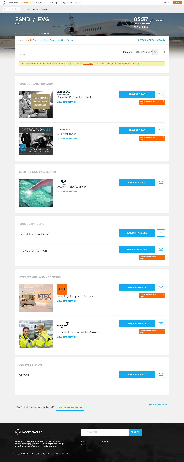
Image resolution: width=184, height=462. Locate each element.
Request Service (136, 182)
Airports (35, 9)
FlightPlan (40, 3)
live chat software (158, 404)
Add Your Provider (70, 407)
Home (26, 9)
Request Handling (136, 233)
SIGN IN (167, 3)
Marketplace (27, 3)
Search (135, 432)
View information (67, 102)
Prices (126, 52)
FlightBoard (67, 3)
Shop (77, 3)
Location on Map (24, 33)
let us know (88, 63)
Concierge (53, 3)
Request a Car (137, 94)
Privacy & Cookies (62, 454)
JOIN (177, 3)
